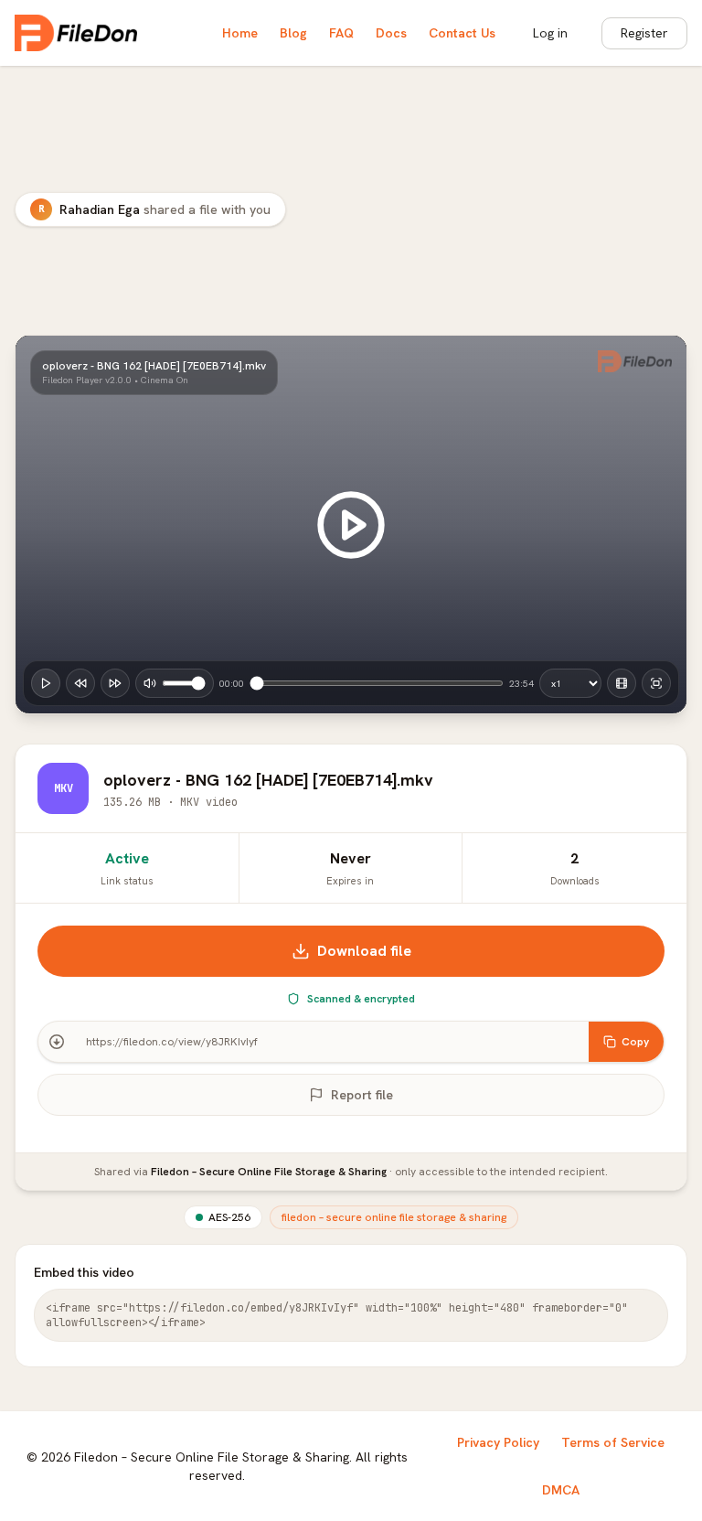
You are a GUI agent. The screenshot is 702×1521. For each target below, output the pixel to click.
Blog (293, 33)
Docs (391, 33)
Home (240, 33)
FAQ (341, 33)
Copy (635, 1041)
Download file (364, 950)
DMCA (561, 1490)
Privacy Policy (498, 1442)
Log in (550, 33)
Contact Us (462, 33)
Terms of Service (613, 1442)
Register (644, 33)
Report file (362, 1095)
